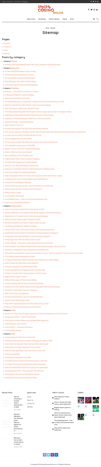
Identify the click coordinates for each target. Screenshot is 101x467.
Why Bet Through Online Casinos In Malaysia (21, 290)
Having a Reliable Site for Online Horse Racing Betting (24, 283)
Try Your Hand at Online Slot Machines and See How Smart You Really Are (31, 142)
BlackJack (15, 68)
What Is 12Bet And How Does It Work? (18, 152)
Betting (14, 61)
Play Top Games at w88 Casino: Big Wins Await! (22, 108)
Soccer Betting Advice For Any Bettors (18, 139)
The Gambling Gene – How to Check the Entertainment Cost (26, 199)
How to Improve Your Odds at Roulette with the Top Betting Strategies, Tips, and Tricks (35, 246)
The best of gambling (12, 354)
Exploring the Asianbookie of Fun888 (18, 357)
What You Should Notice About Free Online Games (23, 307)
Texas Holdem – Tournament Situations (19, 327)
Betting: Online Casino (13, 192)
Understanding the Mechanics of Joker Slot (20, 337)
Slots (13, 334)
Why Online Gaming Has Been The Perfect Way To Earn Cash (27, 303)
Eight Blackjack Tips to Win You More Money (20, 81)
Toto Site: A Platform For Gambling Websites (20, 172)
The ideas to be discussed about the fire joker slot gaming (25, 364)
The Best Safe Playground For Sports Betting (21, 162)
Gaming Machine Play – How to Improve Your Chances (24, 371)
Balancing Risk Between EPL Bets (17, 98)
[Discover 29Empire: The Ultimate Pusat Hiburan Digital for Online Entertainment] (7, 424)
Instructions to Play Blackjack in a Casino (19, 75)
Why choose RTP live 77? (14, 125)
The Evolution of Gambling (14, 196)
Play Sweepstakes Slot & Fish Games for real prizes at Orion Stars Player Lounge (33, 176)
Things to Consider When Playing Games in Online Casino (25, 273)
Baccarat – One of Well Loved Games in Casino (21, 91)
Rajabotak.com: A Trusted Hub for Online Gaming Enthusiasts (26, 216)
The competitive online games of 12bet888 (20, 145)
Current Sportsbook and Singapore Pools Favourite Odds (25, 270)
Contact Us (7, 47)
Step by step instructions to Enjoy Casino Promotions (23, 189)
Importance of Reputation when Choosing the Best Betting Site (27, 250)
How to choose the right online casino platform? (21, 263)
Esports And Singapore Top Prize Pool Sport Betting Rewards (26, 128)
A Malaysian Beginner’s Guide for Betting (19, 95)
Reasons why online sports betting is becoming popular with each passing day (32, 287)
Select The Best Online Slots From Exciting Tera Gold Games (26, 367)
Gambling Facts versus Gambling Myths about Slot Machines (26, 179)
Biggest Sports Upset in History (16, 277)
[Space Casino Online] (50, 9)
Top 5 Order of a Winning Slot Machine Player (21, 378)
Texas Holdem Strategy (13, 330)
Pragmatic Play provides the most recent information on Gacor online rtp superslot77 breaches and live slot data (44, 253)
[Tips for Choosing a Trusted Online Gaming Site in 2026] (7, 403)
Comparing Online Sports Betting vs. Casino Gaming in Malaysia (27, 236)
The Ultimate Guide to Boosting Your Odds (20, 256)
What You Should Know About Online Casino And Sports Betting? (28, 105)
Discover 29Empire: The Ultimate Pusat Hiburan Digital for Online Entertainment (33, 213)
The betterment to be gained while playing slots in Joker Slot (26, 361)
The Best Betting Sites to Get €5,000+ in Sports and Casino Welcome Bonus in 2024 (34, 101)
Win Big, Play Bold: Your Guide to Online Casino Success (25, 223)
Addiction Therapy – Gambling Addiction (19, 122)
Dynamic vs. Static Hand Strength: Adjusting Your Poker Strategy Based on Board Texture (36, 314)
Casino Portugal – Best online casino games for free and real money (29, 243)
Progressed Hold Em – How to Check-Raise (20, 317)
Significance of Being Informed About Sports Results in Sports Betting (29, 115)
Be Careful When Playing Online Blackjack (20, 78)
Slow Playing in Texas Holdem (16, 324)
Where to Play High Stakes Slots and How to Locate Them (25, 351)
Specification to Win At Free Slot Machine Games (22, 374)
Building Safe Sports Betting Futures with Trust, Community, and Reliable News (33, 64)
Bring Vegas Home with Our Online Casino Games (22, 239)
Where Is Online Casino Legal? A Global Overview (22, 219)
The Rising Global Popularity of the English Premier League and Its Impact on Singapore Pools (38, 112)
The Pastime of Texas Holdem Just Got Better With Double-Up (26, 320)
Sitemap (6, 53)
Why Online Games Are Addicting (16, 293)
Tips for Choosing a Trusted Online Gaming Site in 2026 (24, 209)
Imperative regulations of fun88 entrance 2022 (21, 266)
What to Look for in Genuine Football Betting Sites (22, 149)
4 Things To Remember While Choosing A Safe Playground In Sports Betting (31, 260)
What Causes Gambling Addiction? (17, 202)
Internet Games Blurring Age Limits (17, 300)
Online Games (16, 206)
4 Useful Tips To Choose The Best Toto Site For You (23, 135)
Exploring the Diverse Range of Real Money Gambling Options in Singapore (31, 233)
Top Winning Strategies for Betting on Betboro (21, 226)
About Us (7, 43)
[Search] (97, 19)
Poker (13, 310)
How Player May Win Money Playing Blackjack (21, 85)
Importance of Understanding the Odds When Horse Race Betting (28, 118)
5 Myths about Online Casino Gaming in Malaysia (22, 159)
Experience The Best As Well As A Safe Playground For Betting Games (30, 169)
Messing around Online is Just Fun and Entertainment (24, 297)
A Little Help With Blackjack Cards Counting (20, 71)
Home (47, 28)
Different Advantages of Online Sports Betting (21, 280)
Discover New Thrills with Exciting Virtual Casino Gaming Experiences (30, 229)
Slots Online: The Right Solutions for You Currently (23, 347)
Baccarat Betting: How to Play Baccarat (19, 155)
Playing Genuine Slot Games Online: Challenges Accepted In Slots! (28, 340)
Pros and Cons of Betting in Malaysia (18, 182)
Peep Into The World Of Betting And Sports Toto (21, 165)
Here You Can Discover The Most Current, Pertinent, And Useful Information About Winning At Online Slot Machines (45, 132)
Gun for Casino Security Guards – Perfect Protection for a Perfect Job (29, 186)
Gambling (15, 88)
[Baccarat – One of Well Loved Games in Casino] (7, 442)
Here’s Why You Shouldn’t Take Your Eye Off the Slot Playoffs (26, 344)
